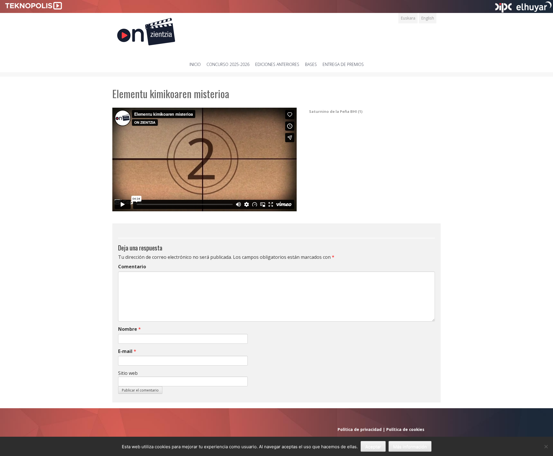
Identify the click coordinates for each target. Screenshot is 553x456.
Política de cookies (405, 429)
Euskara (408, 18)
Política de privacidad (360, 429)
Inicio (195, 64)
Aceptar (373, 446)
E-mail (125, 351)
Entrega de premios (343, 64)
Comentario (132, 266)
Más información (410, 446)
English (427, 18)
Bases (311, 64)
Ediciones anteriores (277, 64)
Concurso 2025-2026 (228, 64)
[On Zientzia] (146, 30)
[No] (546, 446)
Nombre (127, 329)
